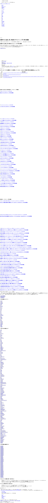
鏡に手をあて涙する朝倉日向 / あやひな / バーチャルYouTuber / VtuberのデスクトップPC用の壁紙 (16, 216)
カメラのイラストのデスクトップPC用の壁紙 (7, 106)
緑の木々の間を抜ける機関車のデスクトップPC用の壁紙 (9, 255)
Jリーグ (1, 406)
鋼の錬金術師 (2, 413)
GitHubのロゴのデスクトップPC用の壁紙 (7, 145)
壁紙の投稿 (18, 500)
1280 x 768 (7, 75)
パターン (3, 12)
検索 (2, 495)
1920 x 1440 (2, 451)
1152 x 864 (2, 446)
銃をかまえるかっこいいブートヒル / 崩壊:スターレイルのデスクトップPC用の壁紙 (13, 242)
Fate (1, 370)
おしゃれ (3, 24)
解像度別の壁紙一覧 (3, 296)
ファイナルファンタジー (3, 359)
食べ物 (1, 367)
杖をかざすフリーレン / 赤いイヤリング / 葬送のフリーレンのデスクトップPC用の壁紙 (14, 289)
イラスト (2, 302)
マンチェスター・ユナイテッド (4, 432)
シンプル (2, 342)
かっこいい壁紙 (2, 392)
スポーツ (2, 322)
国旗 (1, 373)
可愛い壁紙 (2, 393)
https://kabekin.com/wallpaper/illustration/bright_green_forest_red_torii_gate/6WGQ (11, 490)
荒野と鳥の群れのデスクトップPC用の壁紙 (7, 186)
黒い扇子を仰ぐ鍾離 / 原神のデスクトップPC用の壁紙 (9, 277)
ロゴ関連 (2, 349)
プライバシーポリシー (6, 500)
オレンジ (2, 343)
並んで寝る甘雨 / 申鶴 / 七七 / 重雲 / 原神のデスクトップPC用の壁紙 (11, 283)
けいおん (2, 424)
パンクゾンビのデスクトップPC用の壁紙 (6, 167)
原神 (1, 420)
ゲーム (1, 301)
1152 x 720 (7, 74)
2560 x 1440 (42, 76)
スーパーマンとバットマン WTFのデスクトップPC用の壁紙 (10, 170)
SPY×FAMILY (2, 437)
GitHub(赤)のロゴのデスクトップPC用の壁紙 (7, 142)
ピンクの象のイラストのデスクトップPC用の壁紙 (8, 120)
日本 (1, 344)
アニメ (3, 10)
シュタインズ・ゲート (3, 385)
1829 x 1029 (30, 76)
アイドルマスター (2, 405)
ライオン (2, 381)
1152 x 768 (4, 77)
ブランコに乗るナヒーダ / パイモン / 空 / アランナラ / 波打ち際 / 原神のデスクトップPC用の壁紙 (15, 245)
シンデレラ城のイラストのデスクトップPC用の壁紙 (8, 183)
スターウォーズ (2, 375)
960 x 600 (4, 74)
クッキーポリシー (12, 500)
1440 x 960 (7, 77)
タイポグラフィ (2, 404)
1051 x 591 (10, 76)
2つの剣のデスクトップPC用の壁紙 (6, 151)
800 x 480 (4, 75)
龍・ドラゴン (2, 366)
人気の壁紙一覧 (2, 297)
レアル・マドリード (3, 430)
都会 (1, 345)
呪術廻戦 (2, 442)
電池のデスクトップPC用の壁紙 (5, 129)
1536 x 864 (24, 76)
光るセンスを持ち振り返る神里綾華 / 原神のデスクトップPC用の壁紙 (11, 267)
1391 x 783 (21, 76)
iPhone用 (3, 25)
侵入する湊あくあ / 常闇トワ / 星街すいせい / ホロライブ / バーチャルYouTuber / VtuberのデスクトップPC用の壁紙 (18, 248)
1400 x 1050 (2, 448)
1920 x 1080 (33, 76)
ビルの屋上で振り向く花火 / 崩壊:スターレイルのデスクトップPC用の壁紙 (12, 264)
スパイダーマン (2, 391)
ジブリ (1, 384)
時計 (1, 429)
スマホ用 (3, 498)
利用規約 (17, 489)
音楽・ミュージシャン (3, 350)
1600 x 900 (27, 76)
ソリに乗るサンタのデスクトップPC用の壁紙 (7, 180)
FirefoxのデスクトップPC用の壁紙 (5, 161)
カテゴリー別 (3, 6)
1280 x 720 (15, 76)
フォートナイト (2, 436)
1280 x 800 (10, 74)
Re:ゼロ (1, 422)
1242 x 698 (13, 76)
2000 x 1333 (10, 77)
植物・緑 (2, 306)
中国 (1, 397)
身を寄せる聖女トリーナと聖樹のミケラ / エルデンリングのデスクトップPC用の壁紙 (13, 239)
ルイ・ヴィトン (2, 428)
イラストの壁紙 (4, 61)
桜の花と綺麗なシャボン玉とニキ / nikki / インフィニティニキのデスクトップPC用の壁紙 (14, 233)
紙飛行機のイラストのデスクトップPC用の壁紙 (8, 123)
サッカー (2, 321)
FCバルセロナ (2, 415)
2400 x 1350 (39, 76)
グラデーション (2, 376)
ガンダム (2, 412)
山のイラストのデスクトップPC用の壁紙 (6, 158)
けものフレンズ (2, 439)
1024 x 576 (7, 76)
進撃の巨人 (2, 362)
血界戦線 (2, 438)
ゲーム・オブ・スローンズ (3, 400)
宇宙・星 (2, 303)
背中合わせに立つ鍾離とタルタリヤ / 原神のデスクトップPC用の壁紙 (11, 280)
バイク (1, 318)
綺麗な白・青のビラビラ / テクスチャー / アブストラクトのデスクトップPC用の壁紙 (13, 258)
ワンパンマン (2, 390)
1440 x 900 (12, 74)
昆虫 (1, 314)
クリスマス (2, 389)
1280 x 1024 (4, 73)
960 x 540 (4, 76)
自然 (2, 13)
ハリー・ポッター (2, 414)
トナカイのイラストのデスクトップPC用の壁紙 (8, 164)
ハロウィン (2, 408)
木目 (1, 372)
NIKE (1, 416)
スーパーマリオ (2, 407)
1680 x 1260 (2, 450)
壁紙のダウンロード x (3, 48)
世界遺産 (3, 21)
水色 (1, 341)
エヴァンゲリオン (2, 358)
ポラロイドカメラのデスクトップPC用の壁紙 (7, 126)
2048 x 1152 (36, 76)
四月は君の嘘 (2, 423)
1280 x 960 (2, 447)
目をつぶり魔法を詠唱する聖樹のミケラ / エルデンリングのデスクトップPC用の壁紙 (13, 202)
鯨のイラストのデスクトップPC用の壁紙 (6, 92)
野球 (1, 320)
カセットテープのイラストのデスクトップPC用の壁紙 (9, 148)
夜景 (2, 16)
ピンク (1, 337)
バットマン (2, 374)
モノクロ (2, 368)
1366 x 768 (18, 76)
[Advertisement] (24, 32)
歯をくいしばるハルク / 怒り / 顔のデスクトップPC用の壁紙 (10, 261)
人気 (2, 8)
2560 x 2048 (2, 455)
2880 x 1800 (2, 461)
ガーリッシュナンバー (3, 431)
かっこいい (3, 23)
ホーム (3, 494)
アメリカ (2, 353)
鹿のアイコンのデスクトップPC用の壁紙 (6, 139)
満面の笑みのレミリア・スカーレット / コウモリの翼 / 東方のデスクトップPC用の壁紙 (14, 236)
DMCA (16, 500)
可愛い (1, 335)
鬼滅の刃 (2, 398)
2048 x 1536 (2, 452)
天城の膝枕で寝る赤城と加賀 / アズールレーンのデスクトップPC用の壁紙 (12, 286)
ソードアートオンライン (3, 383)
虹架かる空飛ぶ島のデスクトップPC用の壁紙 (7, 173)
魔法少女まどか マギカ (3, 382)
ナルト (1, 360)
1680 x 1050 (15, 74)
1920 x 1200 (18, 74)
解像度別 (3, 7)
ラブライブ (2, 399)
